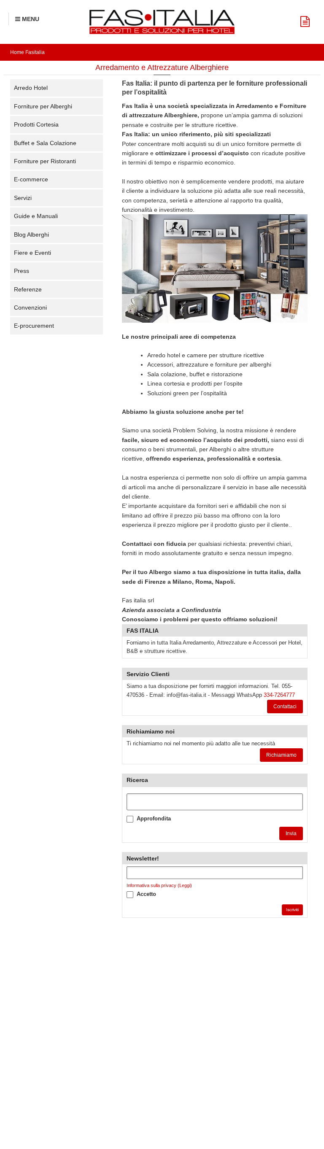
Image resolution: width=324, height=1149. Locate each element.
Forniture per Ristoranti (45, 161)
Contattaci (285, 706)
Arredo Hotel (31, 87)
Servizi (23, 197)
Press (21, 270)
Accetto (146, 894)
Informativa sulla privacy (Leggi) (159, 885)
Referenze (28, 289)
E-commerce (31, 179)
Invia (291, 833)
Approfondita (154, 818)
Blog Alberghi (31, 234)
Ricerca (137, 780)
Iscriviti (292, 909)
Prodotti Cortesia (36, 124)
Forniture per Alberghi (43, 106)
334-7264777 (279, 695)
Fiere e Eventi (32, 252)
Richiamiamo (281, 755)
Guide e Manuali (36, 216)
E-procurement (34, 325)
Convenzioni (30, 307)
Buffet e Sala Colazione (45, 143)
